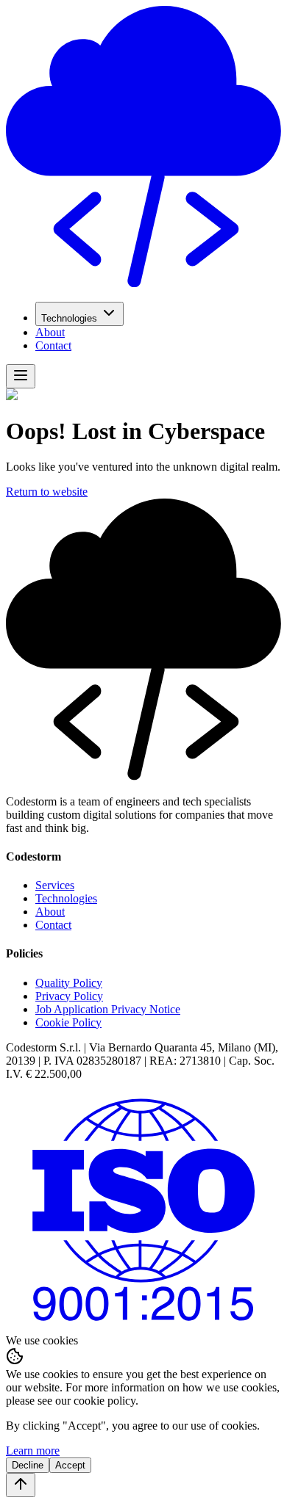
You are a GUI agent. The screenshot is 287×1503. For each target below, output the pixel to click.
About (50, 332)
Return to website (47, 491)
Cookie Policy (68, 1022)
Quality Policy (68, 983)
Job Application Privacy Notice (107, 1009)
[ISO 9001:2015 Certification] (143, 1327)
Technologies (69, 318)
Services (54, 885)
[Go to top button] (20, 1485)
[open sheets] (20, 376)
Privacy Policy (69, 996)
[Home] (143, 283)
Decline (27, 1465)
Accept (70, 1465)
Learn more (33, 1450)
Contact (53, 345)
